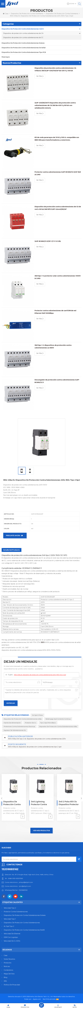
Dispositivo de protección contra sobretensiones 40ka (22, 719)
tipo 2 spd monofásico (48, 723)
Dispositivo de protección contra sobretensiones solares (23, 43)
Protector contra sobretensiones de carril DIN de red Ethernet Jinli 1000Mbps (55, 312)
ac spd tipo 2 (9, 926)
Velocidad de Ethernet (12, 934)
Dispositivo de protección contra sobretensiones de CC (23, 37)
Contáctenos (8, 970)
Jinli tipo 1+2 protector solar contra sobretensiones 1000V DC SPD (58, 277)
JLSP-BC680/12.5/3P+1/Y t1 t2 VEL (48, 241)
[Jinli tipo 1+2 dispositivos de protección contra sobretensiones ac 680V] (18, 360)
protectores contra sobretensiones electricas (19, 726)
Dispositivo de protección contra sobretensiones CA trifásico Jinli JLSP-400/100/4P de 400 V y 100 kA (55, 69)
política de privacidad (12, 985)
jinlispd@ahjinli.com (26, 882)
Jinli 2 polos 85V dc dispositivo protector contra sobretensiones (41, 803)
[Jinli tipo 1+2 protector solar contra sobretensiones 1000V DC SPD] (18, 290)
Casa (6, 14)
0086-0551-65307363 (15, 878)
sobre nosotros (9, 959)
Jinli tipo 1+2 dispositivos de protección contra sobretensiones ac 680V (53, 346)
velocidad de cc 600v (12, 941)
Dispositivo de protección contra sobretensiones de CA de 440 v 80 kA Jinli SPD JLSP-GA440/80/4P (58, 208)
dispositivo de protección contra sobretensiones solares (24, 915)
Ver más (39, 76)
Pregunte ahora (13, 535)
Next (81, 798)
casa (5, 955)
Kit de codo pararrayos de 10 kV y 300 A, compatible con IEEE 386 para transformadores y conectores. (57, 138)
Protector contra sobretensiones (16, 912)
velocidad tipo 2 (10, 908)
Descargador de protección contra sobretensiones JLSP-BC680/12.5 (57, 381)
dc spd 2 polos (37, 715)
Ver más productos (41, 831)
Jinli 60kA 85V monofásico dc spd (68, 803)
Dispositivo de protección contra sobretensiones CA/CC (31, 14)
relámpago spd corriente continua (58, 719)
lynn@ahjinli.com (25, 886)
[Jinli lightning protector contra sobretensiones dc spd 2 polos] (14, 786)
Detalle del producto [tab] (11, 550)
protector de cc (30, 723)
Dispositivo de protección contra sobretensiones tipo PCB (24, 52)
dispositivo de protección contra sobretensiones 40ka (58, 726)
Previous (1, 798)
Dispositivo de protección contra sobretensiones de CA (23, 33)
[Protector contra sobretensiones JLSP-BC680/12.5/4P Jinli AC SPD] (18, 187)
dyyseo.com (37, 999)
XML (5, 981)
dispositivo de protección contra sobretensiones (22, 923)
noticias (7, 966)
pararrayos (6, 57)
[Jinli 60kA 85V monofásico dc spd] (69, 786)
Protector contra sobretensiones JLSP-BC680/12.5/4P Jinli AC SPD (58, 173)
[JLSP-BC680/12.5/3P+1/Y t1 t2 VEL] (18, 256)
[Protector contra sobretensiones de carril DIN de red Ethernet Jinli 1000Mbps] (18, 325)
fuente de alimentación (12, 723)
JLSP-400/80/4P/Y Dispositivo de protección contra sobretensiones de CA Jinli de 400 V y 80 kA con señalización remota (55, 105)
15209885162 (10, 869)
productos (7, 963)
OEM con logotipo (11, 937)
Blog (5, 977)
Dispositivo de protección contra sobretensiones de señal (23, 48)
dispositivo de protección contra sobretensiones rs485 (24, 930)
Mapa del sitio (9, 974)
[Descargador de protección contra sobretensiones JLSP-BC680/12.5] (18, 394)
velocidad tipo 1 (10, 919)
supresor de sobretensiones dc (15, 730)
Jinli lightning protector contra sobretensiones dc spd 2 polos (12, 803)
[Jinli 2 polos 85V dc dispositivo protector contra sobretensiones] (41, 786)
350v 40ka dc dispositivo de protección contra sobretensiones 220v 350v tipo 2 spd (40, 675)
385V (43, 642)
